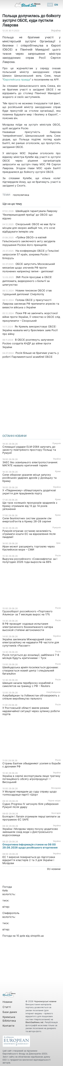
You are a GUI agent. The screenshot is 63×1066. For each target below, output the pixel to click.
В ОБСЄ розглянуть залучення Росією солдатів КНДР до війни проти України (28, 343)
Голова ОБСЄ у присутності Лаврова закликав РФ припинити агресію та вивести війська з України (30, 303)
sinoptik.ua (37, 935)
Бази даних (10, 1012)
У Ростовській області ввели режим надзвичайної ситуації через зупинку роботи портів (31, 711)
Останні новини (14, 436)
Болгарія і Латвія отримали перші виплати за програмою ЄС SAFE (31, 818)
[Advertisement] (31, 395)
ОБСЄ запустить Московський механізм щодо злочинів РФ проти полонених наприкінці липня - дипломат (28, 267)
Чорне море (54, 800)
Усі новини (54, 868)
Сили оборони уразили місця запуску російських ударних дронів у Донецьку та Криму (29, 477)
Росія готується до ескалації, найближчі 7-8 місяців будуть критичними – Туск (30, 656)
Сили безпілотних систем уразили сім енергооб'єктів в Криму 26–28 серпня (26, 520)
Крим (58, 471)
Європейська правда (16, 79)
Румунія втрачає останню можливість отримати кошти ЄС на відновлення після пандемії (29, 534)
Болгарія (56, 813)
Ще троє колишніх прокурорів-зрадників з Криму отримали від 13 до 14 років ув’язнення (29, 505)
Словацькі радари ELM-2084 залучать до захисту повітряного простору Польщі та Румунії (29, 449)
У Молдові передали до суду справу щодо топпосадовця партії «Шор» (29, 793)
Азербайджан (53, 692)
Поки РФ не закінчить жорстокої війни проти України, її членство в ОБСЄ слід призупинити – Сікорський (31, 317)
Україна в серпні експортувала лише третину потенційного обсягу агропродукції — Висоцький (31, 779)
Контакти (8, 1025)
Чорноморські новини (45, 1001)
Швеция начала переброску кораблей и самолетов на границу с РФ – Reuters (27, 684)
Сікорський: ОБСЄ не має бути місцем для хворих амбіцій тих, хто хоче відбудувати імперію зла (28, 228)
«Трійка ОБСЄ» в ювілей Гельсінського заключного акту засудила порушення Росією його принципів (28, 241)
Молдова (56, 788)
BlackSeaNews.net (34, 1022)
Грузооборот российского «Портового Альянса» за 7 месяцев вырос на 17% (27, 613)
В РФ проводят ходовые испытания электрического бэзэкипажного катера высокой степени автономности (27, 626)
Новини (7, 1001)
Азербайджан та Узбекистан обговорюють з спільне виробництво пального (30, 697)
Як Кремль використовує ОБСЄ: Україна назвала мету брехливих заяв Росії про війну (30, 330)
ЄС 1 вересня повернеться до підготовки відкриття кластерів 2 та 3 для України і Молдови (28, 860)
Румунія (56, 443)
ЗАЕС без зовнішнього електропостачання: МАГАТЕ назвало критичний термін (30, 464)
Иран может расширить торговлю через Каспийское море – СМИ (28, 548)
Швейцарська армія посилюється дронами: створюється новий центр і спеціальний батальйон (30, 670)
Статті (7, 1007)
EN (56, 4)
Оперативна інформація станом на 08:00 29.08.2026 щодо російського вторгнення (30, 846)
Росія (58, 555)
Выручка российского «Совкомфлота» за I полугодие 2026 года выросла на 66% (29, 560)
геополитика (21, 194)
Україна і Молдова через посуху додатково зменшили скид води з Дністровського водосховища (30, 832)
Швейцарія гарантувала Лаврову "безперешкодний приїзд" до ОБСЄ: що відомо (29, 214)
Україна (56, 30)
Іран (58, 543)
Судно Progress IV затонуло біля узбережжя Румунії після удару (30, 805)
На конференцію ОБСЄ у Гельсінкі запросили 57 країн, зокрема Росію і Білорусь (30, 254)
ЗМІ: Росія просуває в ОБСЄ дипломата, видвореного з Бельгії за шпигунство (27, 280)
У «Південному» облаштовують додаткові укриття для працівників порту (29, 492)
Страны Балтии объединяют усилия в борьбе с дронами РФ (31, 765)
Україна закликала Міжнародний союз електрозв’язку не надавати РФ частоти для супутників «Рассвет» (30, 642)
